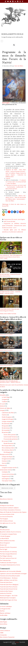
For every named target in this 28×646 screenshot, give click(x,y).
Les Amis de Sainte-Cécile (7, 514)
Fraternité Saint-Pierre (6, 582)
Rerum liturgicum (5, 543)
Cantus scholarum (5, 630)
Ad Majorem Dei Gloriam (7, 505)
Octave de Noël (11, 221)
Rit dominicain (6, 428)
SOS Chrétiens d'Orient (6, 521)
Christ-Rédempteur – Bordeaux (9, 578)
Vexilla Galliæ (3, 615)
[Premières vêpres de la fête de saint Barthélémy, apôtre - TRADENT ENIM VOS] (11, 373)
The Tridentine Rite (5, 560)
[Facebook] (17, 212)
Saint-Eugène (6, 103)
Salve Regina (3, 622)
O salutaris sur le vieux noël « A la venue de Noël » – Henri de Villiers (16, 181)
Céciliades (4, 472)
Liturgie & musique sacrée (9, 467)
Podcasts (2, 465)
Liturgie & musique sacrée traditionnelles (12, 37)
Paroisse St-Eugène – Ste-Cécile (8, 595)
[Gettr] (9, 212)
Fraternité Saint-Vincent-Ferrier (8, 589)
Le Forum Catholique (6, 606)
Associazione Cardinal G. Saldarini (9, 508)
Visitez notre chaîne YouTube (8, 313)
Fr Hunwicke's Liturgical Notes (8, 534)
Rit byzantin (5, 426)
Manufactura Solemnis (6, 499)
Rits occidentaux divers (8, 448)
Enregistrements (6, 459)
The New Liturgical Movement (8, 554)
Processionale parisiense (10, 439)
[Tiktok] (5, 1)
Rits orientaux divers (7, 450)
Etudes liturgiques (7, 417)
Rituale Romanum (9, 443)
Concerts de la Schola (8, 474)
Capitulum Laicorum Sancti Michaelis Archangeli (13, 573)
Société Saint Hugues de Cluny (8, 600)
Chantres (4, 415)
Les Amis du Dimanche (6, 516)
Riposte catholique (5, 613)
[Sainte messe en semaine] (11, 327)
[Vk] (15, 1)
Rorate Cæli (3, 545)
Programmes (7, 219)
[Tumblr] (14, 212)
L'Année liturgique (5, 536)
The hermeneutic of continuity (8, 551)
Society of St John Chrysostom (8, 547)
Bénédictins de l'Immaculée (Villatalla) (10, 571)
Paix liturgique (4, 519)
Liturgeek (4, 399)
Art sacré (2, 404)
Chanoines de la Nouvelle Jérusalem (10, 576)
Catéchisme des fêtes (8, 412)
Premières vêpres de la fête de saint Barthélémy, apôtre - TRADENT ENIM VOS (10, 381)
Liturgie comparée (7, 421)
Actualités (2, 395)
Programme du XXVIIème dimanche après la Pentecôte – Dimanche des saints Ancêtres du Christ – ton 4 (14, 225)
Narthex (2, 611)
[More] (3, 214)
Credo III (8, 178)
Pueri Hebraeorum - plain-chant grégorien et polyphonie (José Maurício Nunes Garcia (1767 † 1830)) (11, 257)
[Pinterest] (17, 1)
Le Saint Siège (6, 397)
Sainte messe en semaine (6, 334)
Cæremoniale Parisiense (10, 437)
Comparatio (3, 635)
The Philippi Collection (6, 556)
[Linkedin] (12, 1)
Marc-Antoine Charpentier (7, 637)
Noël (5, 221)
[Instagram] (20, 1)
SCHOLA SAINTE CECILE (12, 34)
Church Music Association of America (10, 510)
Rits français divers (7, 445)
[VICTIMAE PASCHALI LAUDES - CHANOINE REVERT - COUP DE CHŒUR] (11, 284)
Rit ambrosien (6, 423)
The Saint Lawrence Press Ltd (8, 558)
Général (2, 406)
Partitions (4, 461)
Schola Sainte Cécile (5, 470)
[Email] (3, 212)
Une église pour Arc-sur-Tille (8, 523)
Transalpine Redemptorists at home (10, 565)
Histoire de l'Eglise (5, 408)
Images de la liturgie (7, 419)
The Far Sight (3, 549)
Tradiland (4, 401)
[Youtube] (8, 1)
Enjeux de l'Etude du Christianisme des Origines (13, 512)
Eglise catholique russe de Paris (8, 580)
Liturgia (17, 642)
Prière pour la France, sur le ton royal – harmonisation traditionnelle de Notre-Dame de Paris (16, 187)
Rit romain (14, 219)
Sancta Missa (3, 624)
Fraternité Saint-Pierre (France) (8, 587)
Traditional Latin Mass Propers (8, 562)
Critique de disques (7, 456)
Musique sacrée (4, 454)
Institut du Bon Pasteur (6, 591)
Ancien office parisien (10, 434)
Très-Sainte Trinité (7, 481)
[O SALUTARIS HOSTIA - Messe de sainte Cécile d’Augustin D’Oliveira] (11, 301)
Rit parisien (5, 432)
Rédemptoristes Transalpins (8, 598)
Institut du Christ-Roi (5, 593)
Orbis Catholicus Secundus (7, 540)
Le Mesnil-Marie (4, 538)
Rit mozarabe (5, 430)
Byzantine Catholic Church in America (10, 532)
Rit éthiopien (7, 452)
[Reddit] (23, 212)
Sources (4, 463)
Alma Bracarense (5, 529)
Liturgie (2, 410)
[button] (2, 41)
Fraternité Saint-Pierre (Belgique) (9, 584)
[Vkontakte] (12, 212)
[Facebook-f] (22, 1)
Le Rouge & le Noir (5, 609)
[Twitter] (10, 1)
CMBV (1, 633)
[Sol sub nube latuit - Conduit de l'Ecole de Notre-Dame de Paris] (11, 267)
